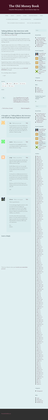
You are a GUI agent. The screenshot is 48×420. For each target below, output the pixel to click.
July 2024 (38, 187)
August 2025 (39, 169)
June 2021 (39, 241)
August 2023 (39, 203)
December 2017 (40, 302)
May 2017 (39, 312)
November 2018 (40, 286)
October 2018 (39, 287)
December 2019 (40, 267)
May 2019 (39, 277)
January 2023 (39, 213)
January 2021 (39, 248)
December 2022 (40, 214)
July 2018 (38, 292)
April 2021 (39, 244)
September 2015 (40, 341)
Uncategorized (39, 80)
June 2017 (39, 311)
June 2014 (39, 363)
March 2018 (39, 298)
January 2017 (39, 318)
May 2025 (39, 174)
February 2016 (39, 334)
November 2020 (40, 251)
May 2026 (39, 156)
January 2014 (39, 371)
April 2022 (39, 226)
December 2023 (40, 197)
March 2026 (39, 159)
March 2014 (39, 368)
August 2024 (39, 185)
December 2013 (40, 372)
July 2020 (38, 257)
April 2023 (39, 209)
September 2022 (40, 219)
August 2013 (39, 378)
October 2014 (39, 357)
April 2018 (39, 296)
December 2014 (40, 355)
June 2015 (39, 346)
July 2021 (38, 239)
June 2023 (39, 206)
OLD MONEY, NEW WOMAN (12, 19)
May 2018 (39, 295)
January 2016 (39, 336)
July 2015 (38, 344)
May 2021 (39, 242)
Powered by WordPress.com (6, 413)
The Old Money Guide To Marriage (16, 23)
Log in (38, 87)
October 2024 (39, 182)
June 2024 (39, 188)
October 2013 (39, 375)
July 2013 (38, 379)
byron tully (26, 97)
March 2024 (39, 193)
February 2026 (39, 160)
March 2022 (39, 228)
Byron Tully (14, 35)
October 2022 (39, 217)
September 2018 (40, 289)
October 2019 (39, 270)
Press (41, 15)
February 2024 (39, 194)
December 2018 (40, 284)
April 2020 (39, 261)
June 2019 (39, 276)
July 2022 (38, 222)
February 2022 (39, 229)
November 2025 (40, 165)
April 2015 (39, 349)
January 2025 (39, 179)
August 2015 (39, 343)
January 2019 (39, 283)
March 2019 (39, 280)
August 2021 (39, 238)
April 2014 (39, 366)
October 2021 (39, 235)
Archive (19, 15)
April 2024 (39, 191)
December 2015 (40, 337)
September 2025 (40, 168)
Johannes (11, 199)
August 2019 (39, 273)
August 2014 (39, 360)
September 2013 (40, 376)
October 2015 (39, 340)
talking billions (18, 102)
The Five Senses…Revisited (7, 108)
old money (20, 100)
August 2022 (39, 220)
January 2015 (39, 353)
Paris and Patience (40, 42)
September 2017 (40, 306)
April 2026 (39, 158)
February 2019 (39, 282)
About (12, 15)
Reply (27, 123)
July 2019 (38, 274)
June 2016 (39, 328)
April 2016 (39, 331)
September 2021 (40, 236)
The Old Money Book (24, 6)
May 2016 (39, 330)
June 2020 (39, 258)
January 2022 (39, 230)
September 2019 (40, 271)
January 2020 (39, 266)
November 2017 (40, 303)
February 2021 (39, 247)
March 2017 (39, 315)
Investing (24, 99)
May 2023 (39, 207)
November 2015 (40, 338)
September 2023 (40, 201)
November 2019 (40, 268)
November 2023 (40, 198)
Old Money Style (38, 19)
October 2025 (39, 166)
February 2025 (39, 178)
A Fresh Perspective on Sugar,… (42, 59)
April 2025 (39, 175)
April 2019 (39, 279)
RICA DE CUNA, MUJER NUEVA (34, 23)
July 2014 (38, 362)
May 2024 (39, 190)
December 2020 (40, 249)
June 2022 (39, 223)
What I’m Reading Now (25, 108)
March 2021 (39, 245)
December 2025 (40, 163)
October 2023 (39, 200)
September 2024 (40, 184)
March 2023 (39, 210)
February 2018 (39, 299)
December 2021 (40, 232)
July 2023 (38, 204)
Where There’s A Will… (41, 40)
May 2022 (39, 225)
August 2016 (39, 325)
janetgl (10, 157)
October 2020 (39, 252)
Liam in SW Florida (42, 53)
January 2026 (39, 162)
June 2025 (39, 172)
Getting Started (33, 15)
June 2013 (39, 381)
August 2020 (39, 255)
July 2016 (38, 327)
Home (6, 15)
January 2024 (39, 195)
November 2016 (40, 321)
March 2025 (39, 176)
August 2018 (39, 290)
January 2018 (39, 301)
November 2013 (40, 374)
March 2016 (39, 333)
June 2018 (39, 293)
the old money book (25, 102)
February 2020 (39, 264)
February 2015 (39, 352)
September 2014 (40, 359)
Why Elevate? (39, 46)
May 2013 (39, 382)
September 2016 (40, 324)
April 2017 (39, 314)
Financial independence (17, 99)
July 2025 (38, 171)
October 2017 (39, 305)
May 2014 (39, 365)
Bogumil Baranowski (20, 97)
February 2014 (39, 369)
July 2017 (38, 309)
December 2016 (40, 320)
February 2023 (39, 212)
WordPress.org (40, 92)
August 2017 (39, 308)
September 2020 (40, 254)
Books (24, 15)
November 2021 (40, 233)
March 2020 (39, 263)
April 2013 (39, 384)
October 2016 (39, 322)
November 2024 (40, 181)
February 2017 (39, 317)
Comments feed (40, 90)
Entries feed (39, 89)
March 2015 (39, 350)
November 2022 (40, 216)
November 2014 (40, 356)
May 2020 (39, 260)
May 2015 (39, 347)
